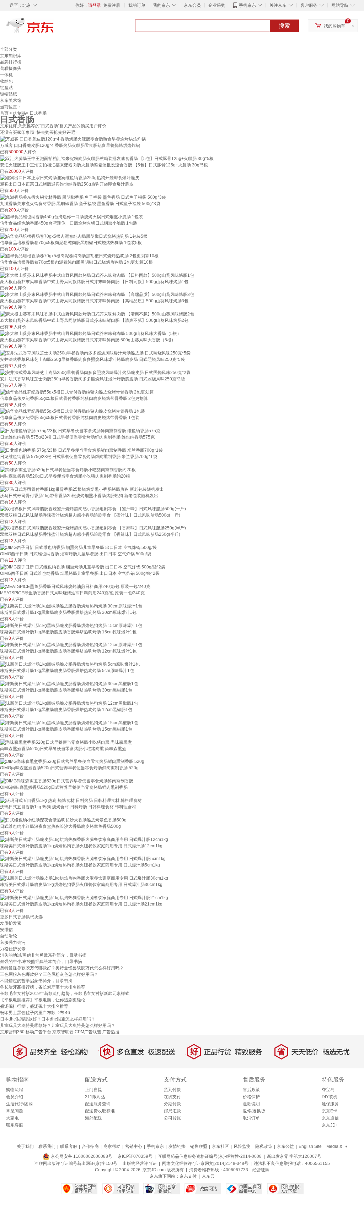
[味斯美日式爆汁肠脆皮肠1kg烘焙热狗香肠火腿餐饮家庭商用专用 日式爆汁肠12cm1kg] (84, 839)
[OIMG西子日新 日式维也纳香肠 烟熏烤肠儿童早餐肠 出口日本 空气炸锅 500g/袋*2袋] (82, 566)
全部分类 (8, 49)
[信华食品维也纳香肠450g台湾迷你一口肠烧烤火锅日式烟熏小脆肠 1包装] (71, 216)
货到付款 (172, 1089)
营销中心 (133, 1146)
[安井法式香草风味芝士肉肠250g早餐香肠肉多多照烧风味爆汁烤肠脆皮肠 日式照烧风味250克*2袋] (95, 372)
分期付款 (172, 1103)
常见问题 (14, 1110)
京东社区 (220, 1146)
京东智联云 (63, 1031)
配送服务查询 (98, 1103)
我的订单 (136, 5)
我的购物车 (334, 25)
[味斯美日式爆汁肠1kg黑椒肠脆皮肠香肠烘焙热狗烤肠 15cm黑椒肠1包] (69, 722)
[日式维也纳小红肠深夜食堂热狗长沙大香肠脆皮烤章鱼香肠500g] (63, 819)
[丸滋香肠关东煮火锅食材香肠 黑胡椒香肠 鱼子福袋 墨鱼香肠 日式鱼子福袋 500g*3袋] (83, 196)
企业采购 (216, 5)
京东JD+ (330, 1125)
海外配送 (93, 1118)
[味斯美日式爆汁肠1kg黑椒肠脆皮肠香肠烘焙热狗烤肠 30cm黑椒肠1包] (69, 683)
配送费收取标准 (100, 1110)
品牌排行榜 (10, 62)
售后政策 (251, 1089)
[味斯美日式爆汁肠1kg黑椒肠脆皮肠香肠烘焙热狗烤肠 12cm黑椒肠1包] (69, 702)
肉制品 (19, 113)
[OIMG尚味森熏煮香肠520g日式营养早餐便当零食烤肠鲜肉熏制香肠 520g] (72, 761)
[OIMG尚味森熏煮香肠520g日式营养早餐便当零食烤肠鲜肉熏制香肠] (66, 780)
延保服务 (330, 1103)
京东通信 (330, 1118)
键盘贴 (6, 87)
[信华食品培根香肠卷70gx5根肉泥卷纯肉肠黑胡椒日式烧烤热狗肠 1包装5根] (74, 235)
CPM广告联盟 (88, 1031)
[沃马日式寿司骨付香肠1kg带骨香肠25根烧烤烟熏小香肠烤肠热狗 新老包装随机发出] (82, 488)
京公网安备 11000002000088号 (81, 1156)
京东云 (208, 1176)
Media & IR (337, 1146)
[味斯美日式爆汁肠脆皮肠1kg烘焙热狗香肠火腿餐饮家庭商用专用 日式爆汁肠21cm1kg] (84, 897)
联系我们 (46, 1146)
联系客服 (14, 1125)
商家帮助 (112, 1146)
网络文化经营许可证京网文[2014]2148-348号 (205, 1163)
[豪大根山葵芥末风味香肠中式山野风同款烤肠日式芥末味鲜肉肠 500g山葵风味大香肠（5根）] (90, 333)
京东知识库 (10, 55)
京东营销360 (12, 1031)
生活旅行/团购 (19, 1103)
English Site (310, 1146)
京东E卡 (329, 1110)
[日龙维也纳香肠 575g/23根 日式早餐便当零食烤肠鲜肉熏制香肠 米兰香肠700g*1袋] (81, 449)
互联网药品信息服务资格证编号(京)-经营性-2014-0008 (210, 1156)
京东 (54, 28)
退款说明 (251, 1103)
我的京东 (161, 5)
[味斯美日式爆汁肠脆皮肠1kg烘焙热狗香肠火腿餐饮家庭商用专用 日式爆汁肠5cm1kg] (83, 858)
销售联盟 (198, 1146)
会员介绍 (14, 1096)
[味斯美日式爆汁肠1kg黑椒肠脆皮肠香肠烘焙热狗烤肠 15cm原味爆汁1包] (71, 625)
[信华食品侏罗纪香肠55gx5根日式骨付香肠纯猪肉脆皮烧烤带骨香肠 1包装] (72, 411)
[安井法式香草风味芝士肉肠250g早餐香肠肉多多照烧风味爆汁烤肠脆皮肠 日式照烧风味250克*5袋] (95, 352)
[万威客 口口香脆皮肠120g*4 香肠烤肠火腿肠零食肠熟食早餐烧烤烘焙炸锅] (73, 138)
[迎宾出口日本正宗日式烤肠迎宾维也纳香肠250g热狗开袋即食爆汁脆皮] (69, 177)
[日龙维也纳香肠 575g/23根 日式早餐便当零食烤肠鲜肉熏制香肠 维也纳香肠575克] (80, 430)
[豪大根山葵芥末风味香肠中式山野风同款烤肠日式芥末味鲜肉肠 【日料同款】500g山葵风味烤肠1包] (97, 275)
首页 (4, 113)
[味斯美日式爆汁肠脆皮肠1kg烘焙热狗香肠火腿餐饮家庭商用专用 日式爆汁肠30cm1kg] (84, 877)
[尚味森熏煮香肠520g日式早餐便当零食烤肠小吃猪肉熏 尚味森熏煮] (66, 741)
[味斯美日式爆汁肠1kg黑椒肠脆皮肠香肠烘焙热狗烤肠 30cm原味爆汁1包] (71, 605)
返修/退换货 (254, 1110)
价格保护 (251, 1096)
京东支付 (188, 1176)
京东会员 (192, 5)
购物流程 (14, 1089)
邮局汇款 (172, 1110)
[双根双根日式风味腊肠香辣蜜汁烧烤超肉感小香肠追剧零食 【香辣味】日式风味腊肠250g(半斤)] (93, 528)
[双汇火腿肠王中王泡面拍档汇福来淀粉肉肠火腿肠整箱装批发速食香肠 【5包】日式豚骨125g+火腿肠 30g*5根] (107, 158)
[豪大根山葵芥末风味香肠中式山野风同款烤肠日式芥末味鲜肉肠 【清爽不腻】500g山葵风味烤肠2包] (97, 313)
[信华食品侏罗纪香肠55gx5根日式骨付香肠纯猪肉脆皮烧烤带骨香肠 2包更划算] (77, 391)
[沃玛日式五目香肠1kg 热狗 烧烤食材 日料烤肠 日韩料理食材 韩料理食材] (71, 800)
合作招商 (90, 1146)
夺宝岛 (328, 1089)
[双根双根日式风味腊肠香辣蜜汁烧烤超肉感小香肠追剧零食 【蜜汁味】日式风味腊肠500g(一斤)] (93, 508)
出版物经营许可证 (140, 1163)
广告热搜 (110, 1031)
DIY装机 (329, 1096)
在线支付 (172, 1096)
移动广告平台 (38, 1031)
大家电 (12, 1118)
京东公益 (285, 1146)
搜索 (284, 26)
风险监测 (242, 1146)
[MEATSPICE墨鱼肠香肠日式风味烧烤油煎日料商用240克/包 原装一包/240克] (75, 586)
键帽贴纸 (8, 94)
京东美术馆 (10, 100)
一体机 (6, 74)
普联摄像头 (10, 68)
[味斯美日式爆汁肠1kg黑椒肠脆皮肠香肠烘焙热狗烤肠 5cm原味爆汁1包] (70, 663)
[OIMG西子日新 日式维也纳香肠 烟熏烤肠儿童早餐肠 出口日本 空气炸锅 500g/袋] (78, 547)
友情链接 (177, 1146)
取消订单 (251, 1118)
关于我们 (25, 1146)
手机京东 (247, 5)
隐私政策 (263, 1146)
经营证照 (260, 1169)
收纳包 (6, 81)
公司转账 (172, 1118)
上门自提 (93, 1089)
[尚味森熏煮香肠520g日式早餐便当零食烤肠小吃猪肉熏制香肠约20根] (68, 469)
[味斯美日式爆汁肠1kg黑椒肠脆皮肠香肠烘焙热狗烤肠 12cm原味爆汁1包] (71, 644)
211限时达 (95, 1096)
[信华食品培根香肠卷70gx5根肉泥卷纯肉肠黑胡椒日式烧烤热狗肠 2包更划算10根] (79, 255)
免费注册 (111, 5)
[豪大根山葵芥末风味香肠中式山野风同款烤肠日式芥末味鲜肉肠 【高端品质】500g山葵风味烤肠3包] (97, 294)
